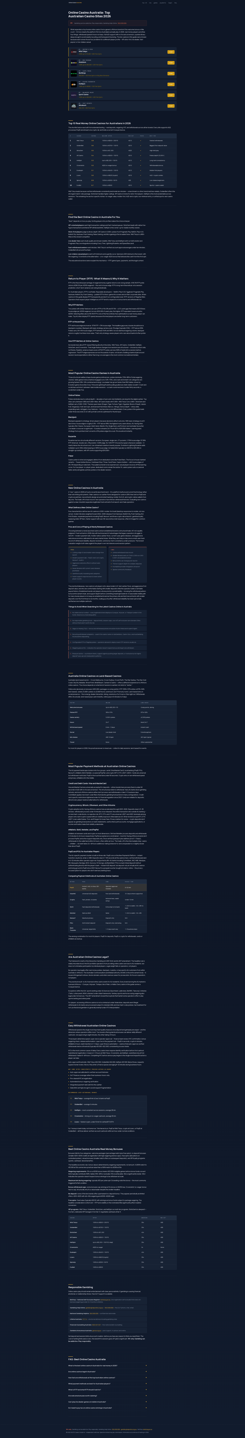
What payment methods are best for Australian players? (89, 1384)
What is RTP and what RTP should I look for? (84, 1390)
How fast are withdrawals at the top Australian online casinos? (91, 1378)
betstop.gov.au (106, 1300)
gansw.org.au (96, 1330)
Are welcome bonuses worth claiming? (82, 1396)
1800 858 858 (122, 23)
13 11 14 (84, 1319)
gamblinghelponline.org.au (94, 1308)
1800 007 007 (96, 1325)
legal (170, 3)
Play (171, 52)
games (156, 3)
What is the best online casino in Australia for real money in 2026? (92, 1366)
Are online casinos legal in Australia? (82, 1372)
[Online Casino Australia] (75, 3)
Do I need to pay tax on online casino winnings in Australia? (90, 1408)
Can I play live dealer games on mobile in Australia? (87, 1402)
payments (163, 3)
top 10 (144, 3)
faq (175, 3)
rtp (150, 3)
